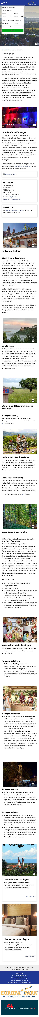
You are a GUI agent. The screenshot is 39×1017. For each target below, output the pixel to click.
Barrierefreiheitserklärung (19, 980)
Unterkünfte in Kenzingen (22, 166)
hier (3, 423)
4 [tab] (11, 124)
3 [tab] (10, 124)
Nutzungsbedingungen (19, 975)
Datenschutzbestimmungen (19, 978)
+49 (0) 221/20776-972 (26, 967)
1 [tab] (6, 124)
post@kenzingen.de (14, 197)
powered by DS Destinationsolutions (19, 982)
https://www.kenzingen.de (11, 199)
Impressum (19, 973)
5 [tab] (13, 124)
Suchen (13, 30)
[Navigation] (2, 3)
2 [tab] (8, 124)
